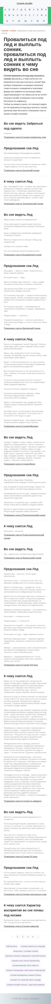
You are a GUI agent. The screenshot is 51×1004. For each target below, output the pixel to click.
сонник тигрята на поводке (33, 946)
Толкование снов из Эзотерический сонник (23, 204)
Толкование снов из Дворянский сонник (22, 328)
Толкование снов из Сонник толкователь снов (25, 137)
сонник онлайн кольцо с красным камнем (25, 985)
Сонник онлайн (24, 3)
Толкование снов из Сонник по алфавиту (23, 801)
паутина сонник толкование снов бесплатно (25, 956)
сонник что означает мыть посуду (25, 980)
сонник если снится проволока (26, 961)
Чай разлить (11, 946)
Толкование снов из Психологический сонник (24, 515)
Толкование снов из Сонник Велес (19, 464)
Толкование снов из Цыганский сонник (21, 170)
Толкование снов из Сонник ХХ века (20, 857)
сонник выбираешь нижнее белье (25, 975)
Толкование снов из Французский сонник (22, 558)
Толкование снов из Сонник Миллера (21, 426)
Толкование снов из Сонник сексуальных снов (25, 894)
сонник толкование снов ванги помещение (25, 970)
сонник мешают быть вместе (25, 965)
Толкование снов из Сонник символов (21, 926)
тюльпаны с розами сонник (25, 951)
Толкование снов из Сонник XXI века (21, 665)
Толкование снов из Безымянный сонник (22, 255)
